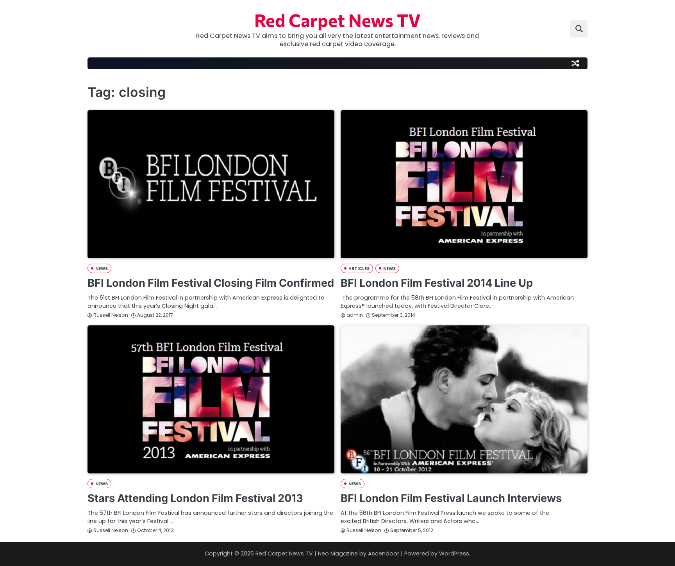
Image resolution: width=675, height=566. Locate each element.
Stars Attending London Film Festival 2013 (195, 498)
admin (354, 315)
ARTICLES (359, 268)
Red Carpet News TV (337, 19)
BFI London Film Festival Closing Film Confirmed (211, 283)
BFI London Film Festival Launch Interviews (451, 498)
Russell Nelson (110, 315)
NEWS (101, 268)
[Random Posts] (575, 63)
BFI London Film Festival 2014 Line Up (437, 283)
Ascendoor (383, 553)
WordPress (454, 553)
